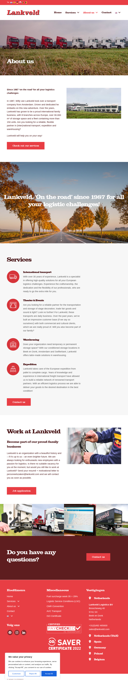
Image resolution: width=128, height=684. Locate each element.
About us (88, 12)
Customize (16, 674)
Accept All (49, 674)
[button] (25, 145)
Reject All (32, 674)
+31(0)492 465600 (98, 625)
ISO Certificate (54, 616)
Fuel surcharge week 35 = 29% (62, 596)
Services (70, 12)
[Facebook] (10, 632)
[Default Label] (17, 632)
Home (58, 12)
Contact (106, 12)
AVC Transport (54, 611)
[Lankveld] (23, 12)
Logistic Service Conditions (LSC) (63, 601)
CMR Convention (55, 606)
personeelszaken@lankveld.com (23, 474)
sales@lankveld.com (99, 629)
